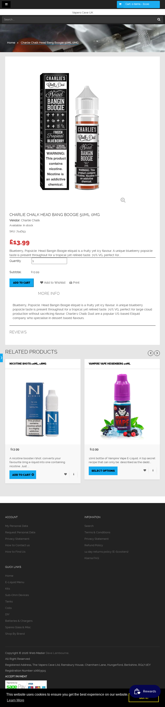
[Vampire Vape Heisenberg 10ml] (122, 406)
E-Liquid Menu (14, 582)
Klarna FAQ (91, 558)
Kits (7, 588)
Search (89, 526)
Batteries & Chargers (18, 620)
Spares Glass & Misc (18, 627)
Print (75, 282)
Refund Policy (93, 545)
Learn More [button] (15, 700)
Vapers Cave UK (82, 12)
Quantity (15, 261)
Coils (8, 608)
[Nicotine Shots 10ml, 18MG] (43, 406)
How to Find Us (15, 551)
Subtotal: (15, 272)
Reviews (18, 332)
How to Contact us (17, 545)
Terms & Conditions (97, 532)
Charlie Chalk (30, 220)
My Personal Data (16, 526)
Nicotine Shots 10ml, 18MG (27, 363)
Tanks (9, 601)
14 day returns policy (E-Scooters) (106, 551)
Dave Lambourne (57, 653)
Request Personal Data (20, 532)
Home (9, 575)
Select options (103, 470)
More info (49, 293)
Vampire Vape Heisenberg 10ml (109, 363)
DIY (7, 614)
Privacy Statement (17, 538)
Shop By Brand (15, 633)
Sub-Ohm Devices (17, 595)
